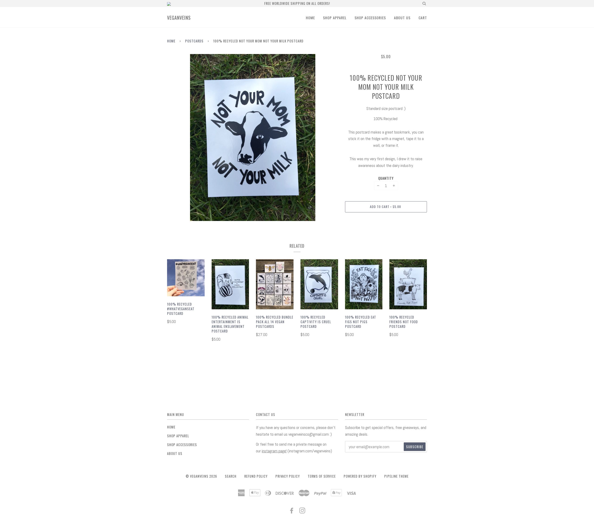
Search (230, 476)
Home (310, 17)
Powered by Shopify (360, 476)
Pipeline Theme (396, 476)
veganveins (179, 17)
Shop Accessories (370, 17)
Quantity (386, 178)
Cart (423, 17)
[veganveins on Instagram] (302, 511)
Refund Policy (256, 476)
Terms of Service (322, 476)
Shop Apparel (334, 17)
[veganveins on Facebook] (292, 511)
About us (402, 17)
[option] (252, 137)
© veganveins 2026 (201, 476)
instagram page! (274, 451)
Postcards (194, 40)
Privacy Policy (287, 476)
